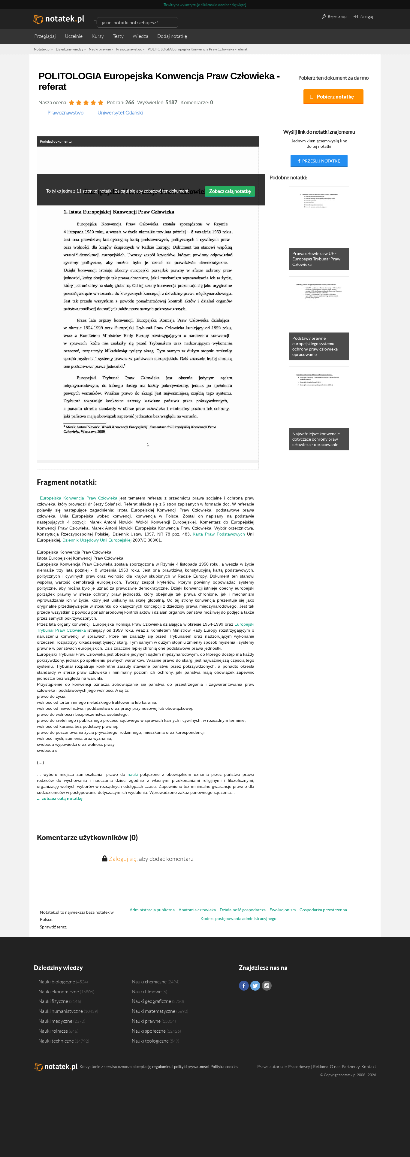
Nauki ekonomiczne (58, 991)
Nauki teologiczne (150, 1040)
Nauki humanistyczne (60, 1011)
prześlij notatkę (320, 161)
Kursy (98, 36)
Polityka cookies (224, 1066)
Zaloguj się (123, 858)
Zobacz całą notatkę (230, 191)
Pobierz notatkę (335, 96)
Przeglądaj (45, 36)
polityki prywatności (191, 1066)
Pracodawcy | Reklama (308, 1066)
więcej (241, 5)
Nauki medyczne (55, 1021)
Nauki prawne (146, 1021)
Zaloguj (366, 16)
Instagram (267, 986)
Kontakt (368, 1066)
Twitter (255, 986)
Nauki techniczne (56, 1040)
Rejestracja (337, 16)
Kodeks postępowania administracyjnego (238, 918)
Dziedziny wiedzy (58, 967)
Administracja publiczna (152, 909)
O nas (335, 1066)
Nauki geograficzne (151, 1001)
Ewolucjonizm (283, 909)
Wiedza (140, 36)
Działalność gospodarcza (243, 909)
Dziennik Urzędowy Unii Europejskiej (96, 540)
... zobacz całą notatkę (60, 798)
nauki (133, 774)
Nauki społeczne (149, 1031)
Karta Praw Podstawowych (219, 534)
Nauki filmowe (146, 991)
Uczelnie (74, 36)
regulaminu (161, 1066)
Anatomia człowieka (197, 909)
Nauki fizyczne (53, 1001)
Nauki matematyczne (153, 1011)
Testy (118, 36)
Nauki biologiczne (56, 981)
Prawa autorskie (272, 1066)
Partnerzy (351, 1066)
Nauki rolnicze (53, 1031)
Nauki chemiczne (149, 981)
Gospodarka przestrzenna (323, 909)
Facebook (244, 986)
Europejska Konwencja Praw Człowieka (78, 498)
